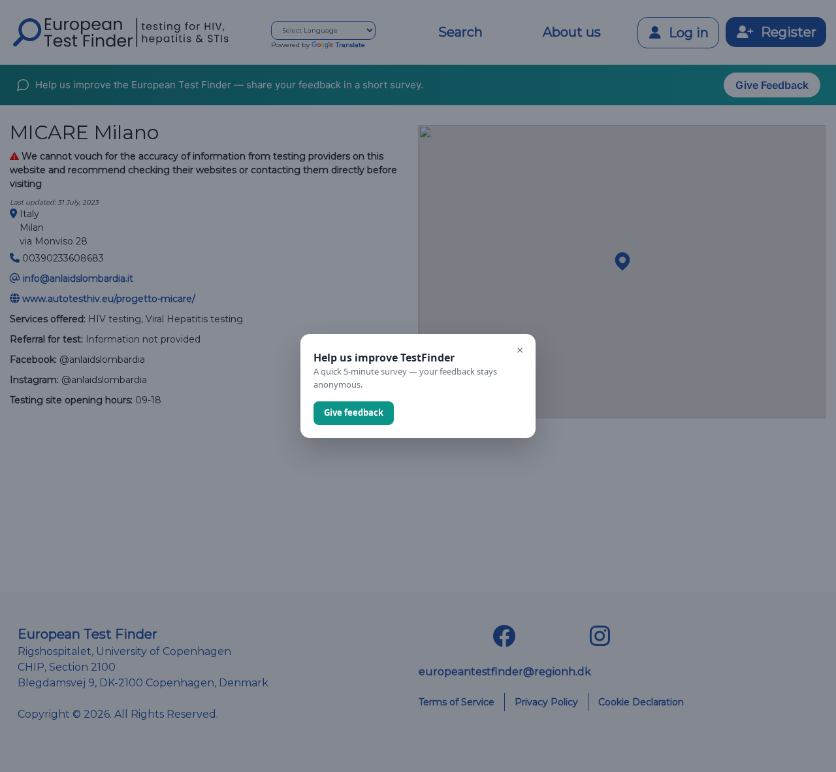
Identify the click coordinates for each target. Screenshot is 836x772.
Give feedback (353, 412)
